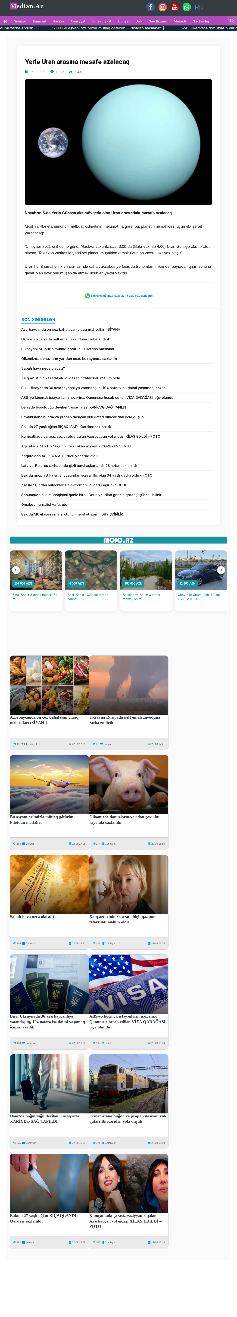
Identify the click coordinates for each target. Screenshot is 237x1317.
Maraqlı (180, 21)
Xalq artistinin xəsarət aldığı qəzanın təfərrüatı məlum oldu (70, 378)
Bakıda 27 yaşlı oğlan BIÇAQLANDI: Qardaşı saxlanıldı (66, 426)
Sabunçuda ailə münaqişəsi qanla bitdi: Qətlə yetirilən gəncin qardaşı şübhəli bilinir (91, 495)
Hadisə (58, 21)
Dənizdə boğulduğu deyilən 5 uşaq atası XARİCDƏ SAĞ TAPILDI (73, 407)
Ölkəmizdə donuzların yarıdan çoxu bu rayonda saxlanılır (69, 358)
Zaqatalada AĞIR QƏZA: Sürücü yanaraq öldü (59, 456)
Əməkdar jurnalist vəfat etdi (44, 504)
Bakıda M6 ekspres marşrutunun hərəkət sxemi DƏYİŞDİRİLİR (72, 514)
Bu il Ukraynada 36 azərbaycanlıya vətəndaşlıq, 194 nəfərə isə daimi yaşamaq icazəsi (93, 388)
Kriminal (39, 21)
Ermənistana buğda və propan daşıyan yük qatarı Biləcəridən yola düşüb (82, 417)
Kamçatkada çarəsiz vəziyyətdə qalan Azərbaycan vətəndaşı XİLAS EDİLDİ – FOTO (90, 436)
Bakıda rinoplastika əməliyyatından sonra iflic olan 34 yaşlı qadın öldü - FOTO (87, 475)
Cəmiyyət (78, 21)
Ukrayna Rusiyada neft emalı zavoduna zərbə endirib (65, 339)
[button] (16, 570)
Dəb (139, 21)
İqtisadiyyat (101, 21)
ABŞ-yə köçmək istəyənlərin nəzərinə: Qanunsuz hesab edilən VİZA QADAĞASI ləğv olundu (97, 397)
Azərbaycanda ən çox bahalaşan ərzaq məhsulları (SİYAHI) (70, 329)
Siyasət (20, 21)
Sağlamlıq (201, 21)
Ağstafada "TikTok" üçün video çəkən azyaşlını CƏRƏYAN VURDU (76, 446)
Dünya (123, 21)
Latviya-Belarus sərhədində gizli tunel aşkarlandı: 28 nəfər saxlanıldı (79, 465)
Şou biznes (158, 21)
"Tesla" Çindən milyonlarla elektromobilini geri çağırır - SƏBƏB (74, 485)
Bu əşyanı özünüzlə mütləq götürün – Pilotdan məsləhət (67, 349)
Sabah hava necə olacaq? (43, 368)
